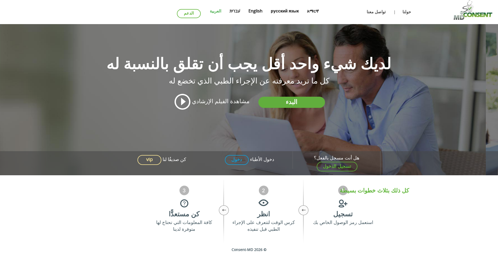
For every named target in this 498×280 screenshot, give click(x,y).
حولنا (407, 12)
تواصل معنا (376, 12)
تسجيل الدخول (337, 166)
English (255, 11)
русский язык (285, 11)
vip (149, 159)
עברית (235, 11)
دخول (236, 159)
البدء (292, 102)
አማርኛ (313, 11)
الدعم (189, 13)
